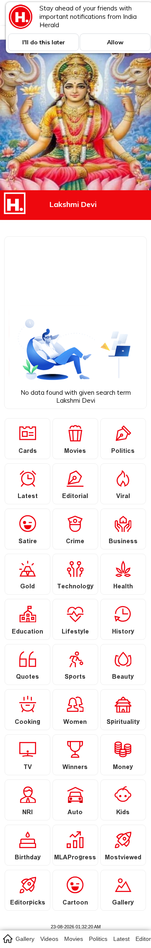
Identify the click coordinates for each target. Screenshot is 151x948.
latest (121, 938)
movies (73, 938)
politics (98, 938)
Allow (115, 42)
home (7, 938)
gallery (25, 938)
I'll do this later (43, 42)
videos (49, 938)
